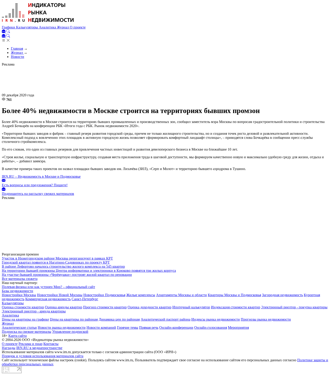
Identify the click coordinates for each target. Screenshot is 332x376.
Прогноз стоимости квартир (105, 307)
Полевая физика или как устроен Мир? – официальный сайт (48, 287)
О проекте (78, 27)
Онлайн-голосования (210, 327)
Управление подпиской (70, 331)
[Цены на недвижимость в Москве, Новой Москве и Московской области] (38, 23)
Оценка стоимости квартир (23, 307)
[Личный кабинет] (4, 32)
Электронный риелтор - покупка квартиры (294, 307)
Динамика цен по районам (119, 319)
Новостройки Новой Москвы (59, 295)
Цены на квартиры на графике (25, 319)
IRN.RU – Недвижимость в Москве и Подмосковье (41, 176)
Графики (9, 27)
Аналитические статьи (19, 327)
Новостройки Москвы (19, 295)
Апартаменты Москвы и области (181, 295)
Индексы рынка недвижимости (215, 319)
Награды (8, 348)
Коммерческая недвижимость (48, 299)
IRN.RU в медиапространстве (39, 348)
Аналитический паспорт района (165, 319)
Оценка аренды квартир (63, 307)
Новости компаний (101, 327)
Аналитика (48, 27)
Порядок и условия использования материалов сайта (42, 356)
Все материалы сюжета (19, 279)
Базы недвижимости (17, 291)
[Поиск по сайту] (8, 32)
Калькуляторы (27, 27)
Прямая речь (148, 327)
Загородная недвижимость (282, 295)
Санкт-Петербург (85, 299)
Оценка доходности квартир (149, 307)
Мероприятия (238, 327)
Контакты (50, 344)
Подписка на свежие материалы (26, 331)
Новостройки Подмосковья (104, 295)
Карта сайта (17, 336)
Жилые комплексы (140, 295)
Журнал (63, 27)
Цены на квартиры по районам (74, 319)
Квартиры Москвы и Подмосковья (234, 295)
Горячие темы (127, 327)
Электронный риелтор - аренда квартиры (34, 311)
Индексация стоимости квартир (235, 307)
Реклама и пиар (30, 344)
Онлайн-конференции (176, 327)
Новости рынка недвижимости (62, 327)
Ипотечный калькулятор (191, 307)
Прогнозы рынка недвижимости (266, 319)
